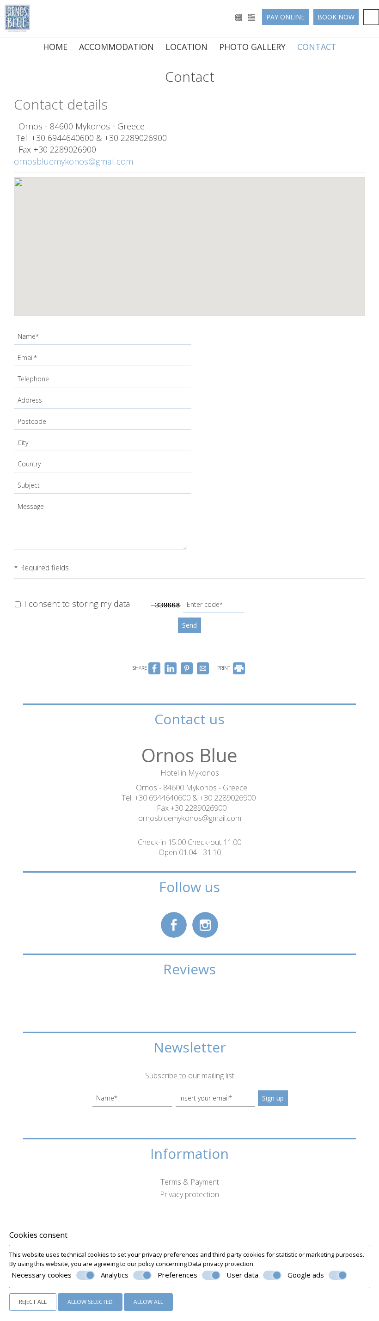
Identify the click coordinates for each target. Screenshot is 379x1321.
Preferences (177, 1275)
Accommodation (116, 46)
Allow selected (90, 1302)
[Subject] (103, 487)
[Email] (103, 360)
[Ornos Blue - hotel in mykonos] (17, 17)
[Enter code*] (214, 607)
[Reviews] (189, 1009)
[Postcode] (103, 423)
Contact (316, 46)
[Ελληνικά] (251, 17)
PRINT (224, 668)
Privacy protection (189, 1194)
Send (189, 625)
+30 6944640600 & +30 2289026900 (99, 137)
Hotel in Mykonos (189, 773)
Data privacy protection (220, 1264)
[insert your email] (215, 1100)
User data (242, 1275)
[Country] (103, 466)
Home (55, 46)
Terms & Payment (189, 1182)
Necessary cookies (42, 1275)
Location (186, 46)
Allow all (148, 1302)
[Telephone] (103, 381)
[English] (239, 17)
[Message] (101, 527)
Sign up (273, 1098)
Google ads (305, 1275)
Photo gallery (252, 46)
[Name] (103, 338)
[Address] (103, 402)
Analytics (114, 1275)
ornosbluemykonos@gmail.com (73, 161)
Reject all (33, 1302)
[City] (103, 445)
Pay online (285, 16)
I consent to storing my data (76, 603)
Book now (336, 16)
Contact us (189, 718)
